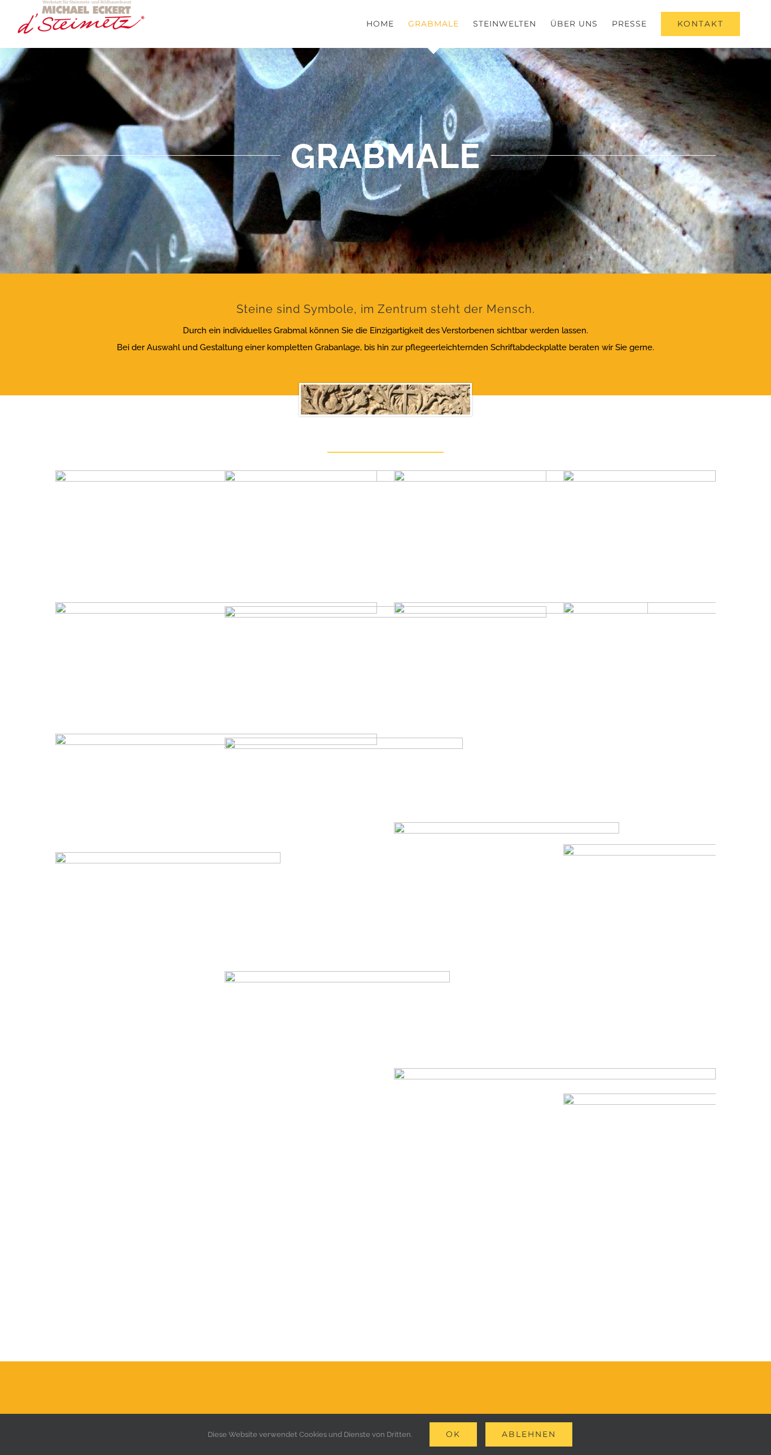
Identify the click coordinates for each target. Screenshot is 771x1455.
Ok (453, 1434)
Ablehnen (529, 1434)
